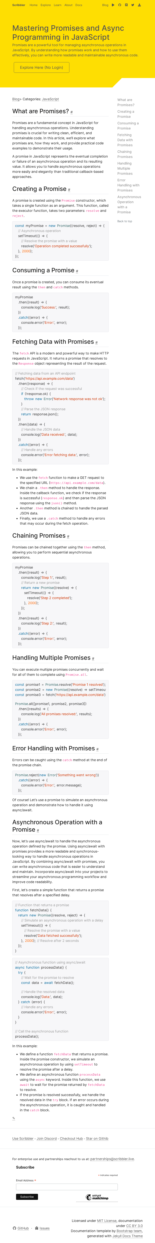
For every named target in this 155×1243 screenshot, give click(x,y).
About (68, 5)
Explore (46, 5)
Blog (105, 5)
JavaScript (50, 99)
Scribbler (18, 5)
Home (34, 5)
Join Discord (47, 1138)
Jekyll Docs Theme (127, 1236)
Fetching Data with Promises (125, 140)
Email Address (26, 1181)
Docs (78, 5)
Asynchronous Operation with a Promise (129, 204)
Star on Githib (97, 1138)
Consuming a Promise (128, 125)
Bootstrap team (129, 1231)
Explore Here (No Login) (41, 67)
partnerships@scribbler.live (112, 1159)
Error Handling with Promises (128, 185)
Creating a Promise (125, 114)
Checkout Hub (71, 1138)
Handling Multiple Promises (125, 168)
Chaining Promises (125, 154)
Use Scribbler (22, 1138)
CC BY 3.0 (134, 1226)
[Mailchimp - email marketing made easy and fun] (97, 1200)
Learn (57, 5)
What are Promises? (125, 102)
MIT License (106, 1221)
